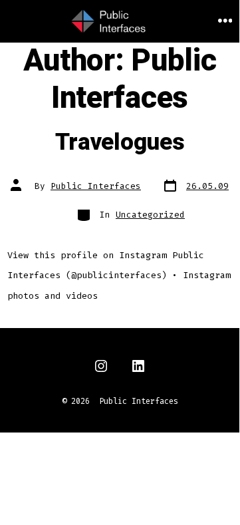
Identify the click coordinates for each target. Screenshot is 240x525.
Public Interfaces (96, 186)
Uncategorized (150, 214)
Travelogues (119, 142)
